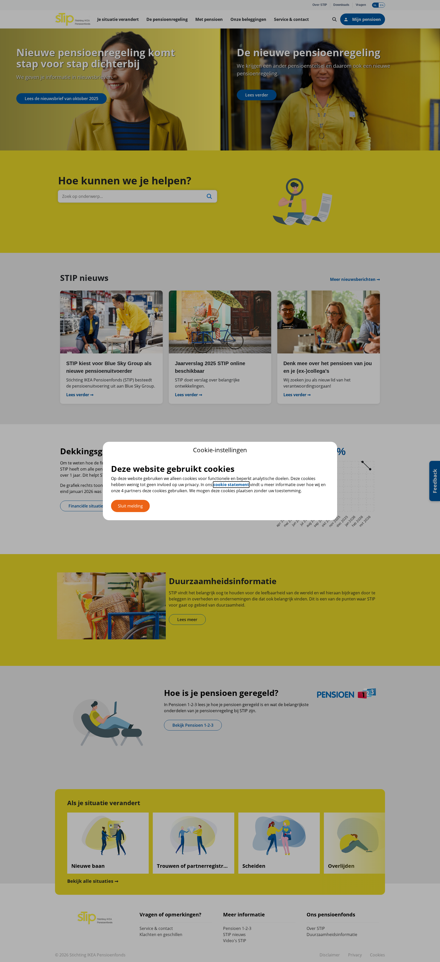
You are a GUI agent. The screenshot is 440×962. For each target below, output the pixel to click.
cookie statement (231, 484)
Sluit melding (130, 506)
